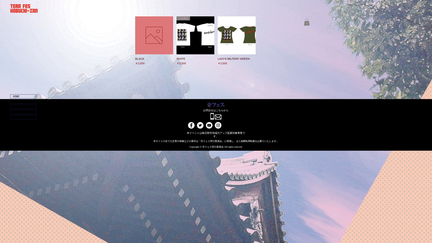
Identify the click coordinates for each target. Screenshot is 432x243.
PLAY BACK (19, 107)
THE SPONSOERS (22, 101)
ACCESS (17, 112)
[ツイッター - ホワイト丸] (200, 125)
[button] (307, 22)
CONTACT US (20, 117)
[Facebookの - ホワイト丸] (191, 125)
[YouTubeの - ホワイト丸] (209, 125)
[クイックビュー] (154, 35)
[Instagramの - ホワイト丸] (218, 125)
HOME (16, 96)
